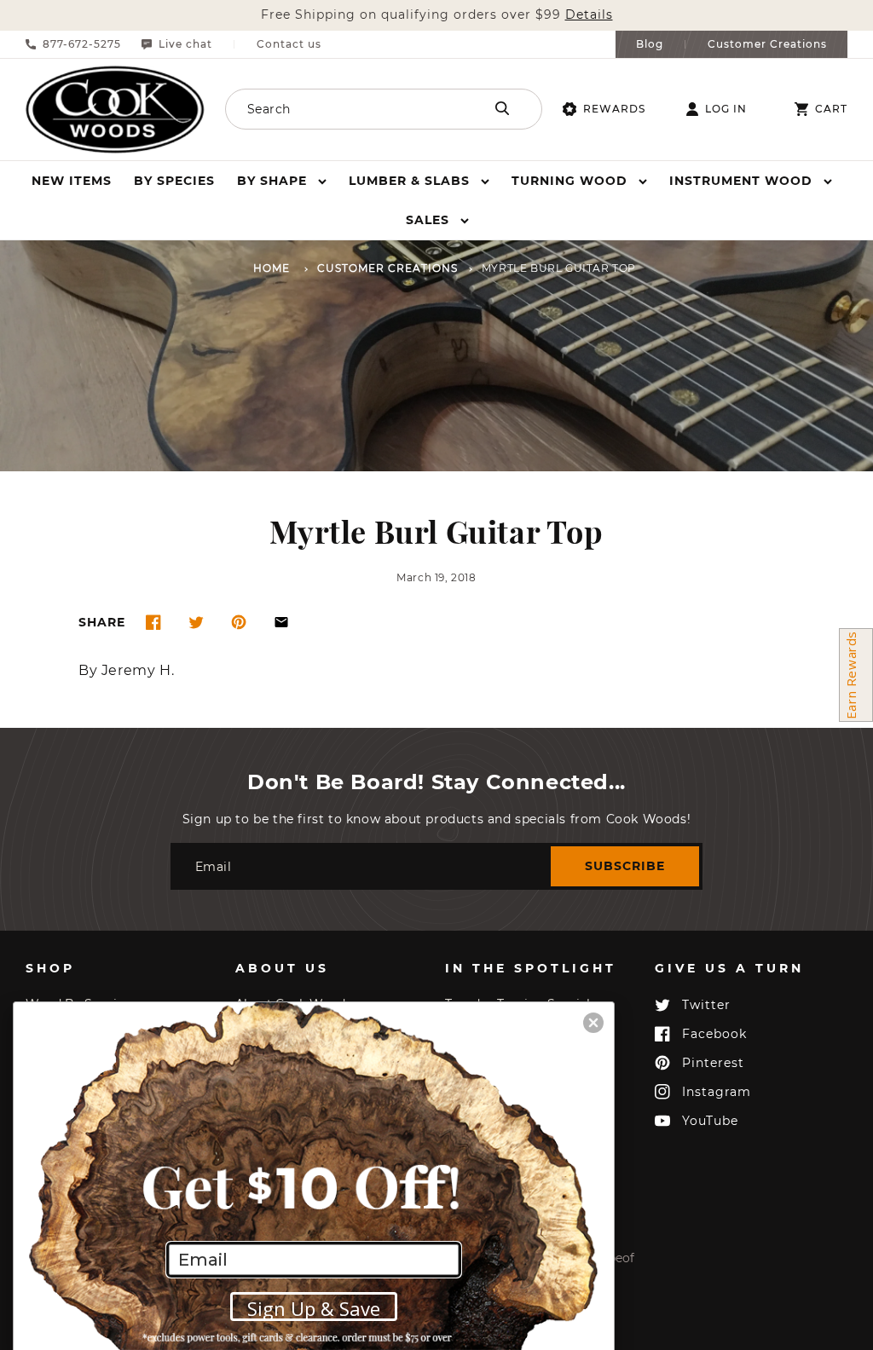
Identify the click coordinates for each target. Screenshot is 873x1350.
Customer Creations (767, 44)
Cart (831, 109)
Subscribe (625, 866)
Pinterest (713, 1062)
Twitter (706, 1004)
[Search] (502, 108)
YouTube (710, 1120)
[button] (282, 180)
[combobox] (353, 109)
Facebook (714, 1033)
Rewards (614, 108)
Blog (649, 44)
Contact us (289, 44)
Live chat (185, 44)
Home (271, 268)
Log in (726, 109)
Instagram (716, 1091)
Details (589, 15)
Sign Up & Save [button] (313, 1308)
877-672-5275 (82, 44)
